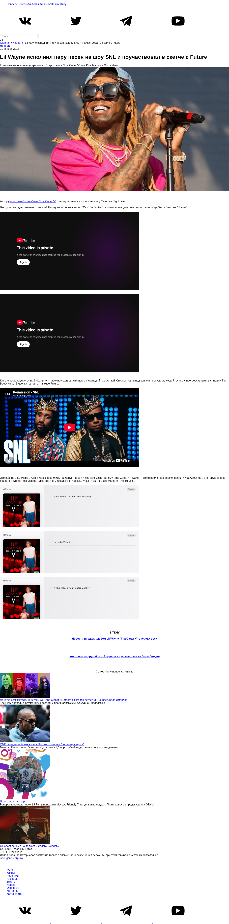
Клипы (44, 4)
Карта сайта (14, 893)
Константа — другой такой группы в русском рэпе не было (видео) (115, 656)
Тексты (22, 4)
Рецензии (13, 875)
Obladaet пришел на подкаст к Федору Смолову (29, 846)
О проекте (13, 887)
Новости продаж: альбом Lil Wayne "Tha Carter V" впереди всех (114, 638)
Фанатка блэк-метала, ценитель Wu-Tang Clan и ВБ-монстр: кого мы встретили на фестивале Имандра (63, 699)
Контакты (12, 890)
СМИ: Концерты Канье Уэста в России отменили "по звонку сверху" (42, 744)
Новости (12, 4)
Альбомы (33, 4)
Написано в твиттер (12, 801)
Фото (10, 869)
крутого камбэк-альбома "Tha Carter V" (32, 201)
